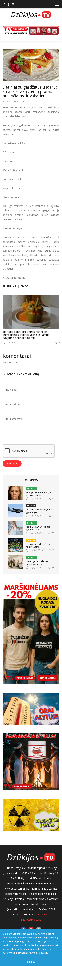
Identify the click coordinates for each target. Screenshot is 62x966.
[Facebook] (4, 5)
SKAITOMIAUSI (31, 479)
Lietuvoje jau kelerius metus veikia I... (37, 563)
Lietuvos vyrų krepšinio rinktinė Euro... (38, 545)
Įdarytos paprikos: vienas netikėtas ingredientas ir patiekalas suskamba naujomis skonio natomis (26, 335)
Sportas (31, 540)
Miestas (31, 506)
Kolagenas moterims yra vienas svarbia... (38, 494)
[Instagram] (13, 5)
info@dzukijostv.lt (31, 919)
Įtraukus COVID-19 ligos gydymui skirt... (38, 528)
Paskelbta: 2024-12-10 (14, 101)
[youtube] (9, 5)
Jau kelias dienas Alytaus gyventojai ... (39, 511)
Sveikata (31, 488)
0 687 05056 (41, 914)
